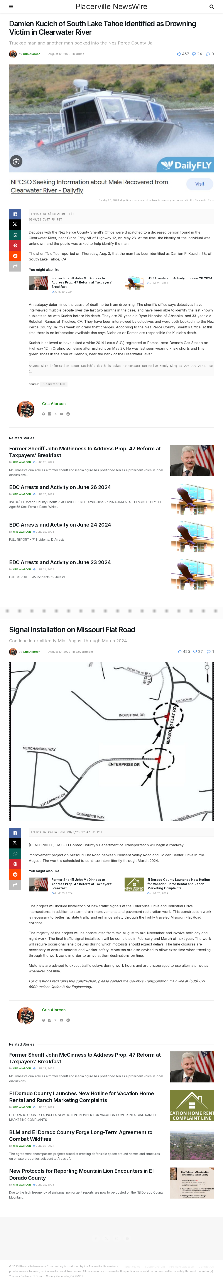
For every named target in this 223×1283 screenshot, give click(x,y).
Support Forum (155, 1266)
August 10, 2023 (59, 651)
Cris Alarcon (31, 54)
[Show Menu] (11, 6)
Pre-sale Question (181, 1266)
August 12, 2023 (59, 54)
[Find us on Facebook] (96, 1238)
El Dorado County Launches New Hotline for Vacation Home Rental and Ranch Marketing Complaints (178, 884)
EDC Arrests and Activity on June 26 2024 (179, 278)
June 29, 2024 (63, 291)
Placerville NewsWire (111, 6)
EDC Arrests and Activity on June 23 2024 (60, 562)
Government (84, 651)
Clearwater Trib (53, 384)
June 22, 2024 (44, 1184)
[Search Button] (211, 6)
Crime (80, 54)
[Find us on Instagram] (117, 1238)
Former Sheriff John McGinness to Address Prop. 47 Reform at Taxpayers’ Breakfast (82, 282)
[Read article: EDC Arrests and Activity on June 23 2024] (192, 574)
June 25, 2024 (44, 531)
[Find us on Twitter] (106, 1238)
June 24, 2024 (44, 569)
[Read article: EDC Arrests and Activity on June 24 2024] (192, 536)
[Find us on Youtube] (127, 1238)
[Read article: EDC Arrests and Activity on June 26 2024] (134, 283)
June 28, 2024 (158, 283)
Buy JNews (132, 1266)
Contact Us (206, 1266)
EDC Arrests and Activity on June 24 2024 (60, 525)
